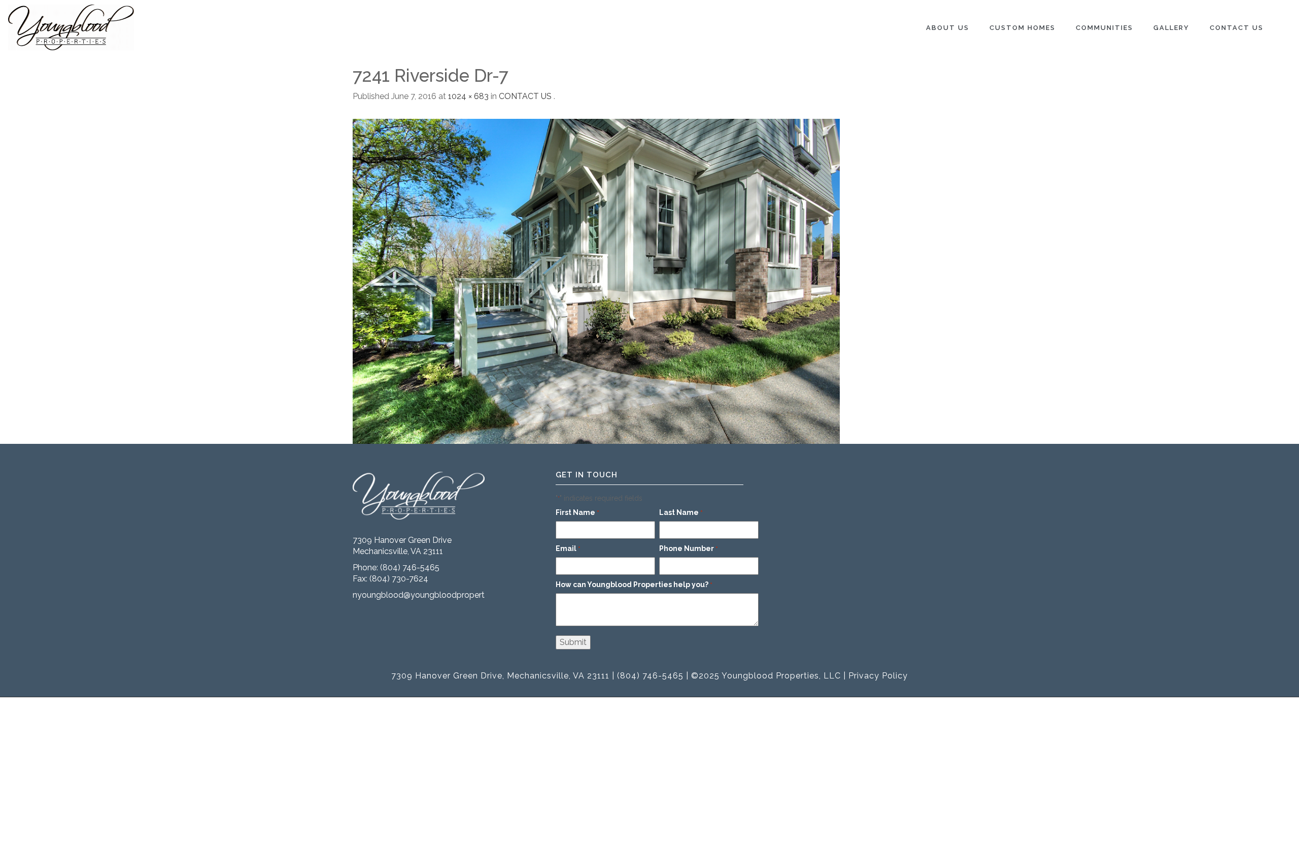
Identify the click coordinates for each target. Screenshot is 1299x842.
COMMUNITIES (1104, 27)
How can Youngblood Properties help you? (634, 584)
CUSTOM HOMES (1022, 27)
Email (568, 548)
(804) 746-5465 (409, 567)
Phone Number (688, 548)
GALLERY (1171, 27)
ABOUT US (947, 27)
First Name (577, 512)
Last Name (681, 512)
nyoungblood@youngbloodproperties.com (433, 595)
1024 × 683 (468, 96)
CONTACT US (1236, 27)
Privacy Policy (878, 676)
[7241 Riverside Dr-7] (596, 280)
